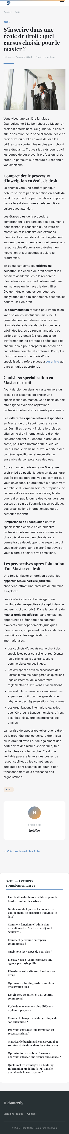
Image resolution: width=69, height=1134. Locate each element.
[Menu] (61, 3)
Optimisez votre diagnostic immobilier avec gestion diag (32, 984)
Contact (31, 1113)
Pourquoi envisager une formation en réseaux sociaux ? (31, 1031)
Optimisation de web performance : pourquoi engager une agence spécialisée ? (34, 1055)
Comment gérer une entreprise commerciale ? (27, 941)
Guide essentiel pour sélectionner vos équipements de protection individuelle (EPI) (32, 912)
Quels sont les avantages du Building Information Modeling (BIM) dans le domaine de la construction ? (30, 1068)
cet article (52, 361)
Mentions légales (13, 1113)
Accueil (8, 12)
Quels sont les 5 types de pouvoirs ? (30, 951)
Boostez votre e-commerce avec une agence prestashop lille (30, 961)
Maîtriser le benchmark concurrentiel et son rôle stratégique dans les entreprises (33, 1043)
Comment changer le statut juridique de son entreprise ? (32, 1019)
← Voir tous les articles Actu (22, 851)
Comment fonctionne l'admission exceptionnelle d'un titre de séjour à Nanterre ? (30, 928)
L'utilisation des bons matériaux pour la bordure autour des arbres (32, 899)
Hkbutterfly (13, 1102)
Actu (17, 12)
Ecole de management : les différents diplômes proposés (31, 1008)
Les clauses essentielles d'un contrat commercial (30, 996)
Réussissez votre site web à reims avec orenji (32, 973)
